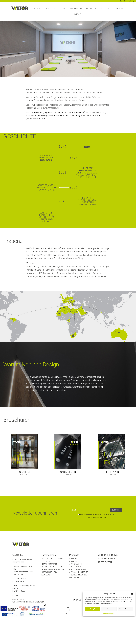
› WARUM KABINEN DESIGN (52, 567)
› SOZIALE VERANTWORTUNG (53, 569)
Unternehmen (48, 555)
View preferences (125, 609)
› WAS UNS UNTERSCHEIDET (52, 559)
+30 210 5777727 (19, 595)
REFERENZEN (105, 562)
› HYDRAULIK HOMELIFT (78, 572)
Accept (92, 609)
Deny (109, 609)
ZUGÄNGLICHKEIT (107, 558)
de (130, 1)
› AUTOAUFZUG (75, 577)
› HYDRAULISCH (75, 564)
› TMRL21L (73, 559)
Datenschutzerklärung (109, 613)
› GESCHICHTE (47, 561)
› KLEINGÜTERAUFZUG (78, 575)
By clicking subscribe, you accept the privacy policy (97, 514)
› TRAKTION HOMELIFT (78, 569)
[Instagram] (77, 599)
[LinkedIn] (80, 599)
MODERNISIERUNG (108, 555)
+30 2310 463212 (19, 579)
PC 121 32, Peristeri (20, 591)
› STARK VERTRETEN (49, 564)
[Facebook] (73, 599)
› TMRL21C (73, 561)
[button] (132, 594)
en (125, 1)
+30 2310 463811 (19, 581)
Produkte (74, 555)
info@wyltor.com (18, 599)
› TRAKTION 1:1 (75, 567)
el (121, 1)
